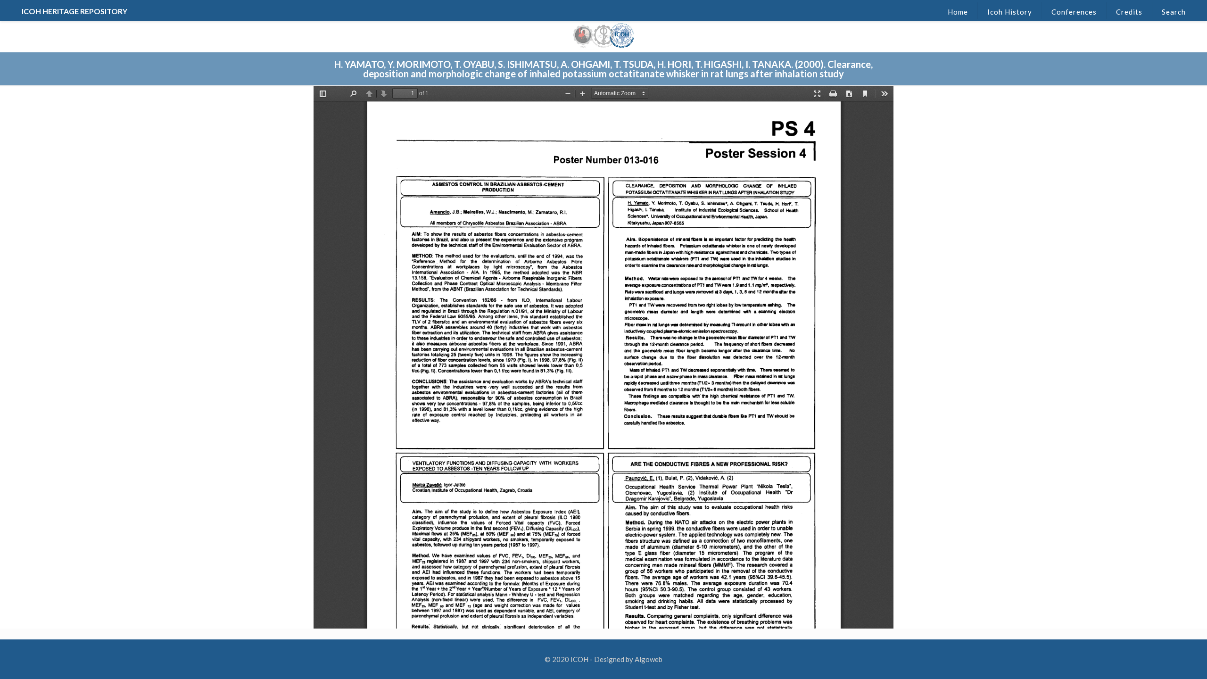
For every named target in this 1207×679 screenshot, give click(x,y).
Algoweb (648, 659)
